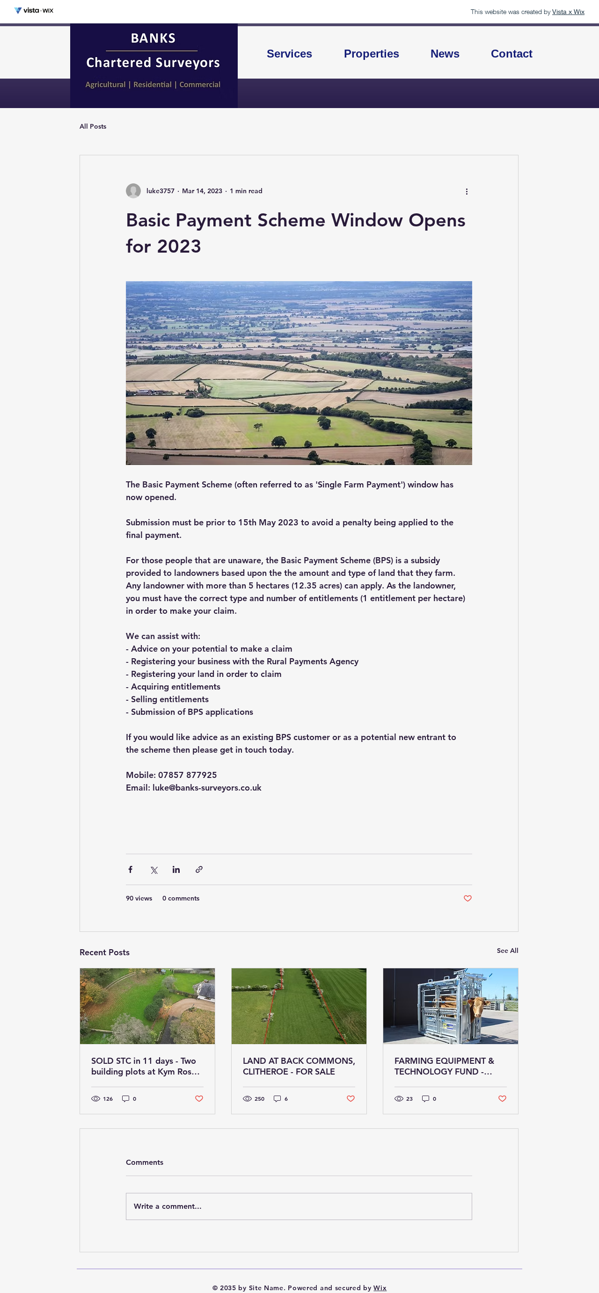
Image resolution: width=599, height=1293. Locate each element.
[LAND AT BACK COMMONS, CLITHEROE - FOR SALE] (299, 1006)
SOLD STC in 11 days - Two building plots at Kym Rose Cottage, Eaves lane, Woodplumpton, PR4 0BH (143, 1066)
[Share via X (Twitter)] (153, 869)
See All (508, 950)
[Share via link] (199, 869)
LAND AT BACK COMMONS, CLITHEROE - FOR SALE (299, 1066)
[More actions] (466, 190)
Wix (380, 1288)
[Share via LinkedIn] (176, 869)
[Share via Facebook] (130, 869)
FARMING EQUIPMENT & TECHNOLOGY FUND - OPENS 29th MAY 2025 (444, 1066)
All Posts (93, 126)
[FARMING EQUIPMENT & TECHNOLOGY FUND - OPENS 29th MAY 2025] (450, 1006)
